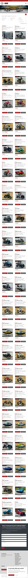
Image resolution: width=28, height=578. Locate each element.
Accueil (22, 9)
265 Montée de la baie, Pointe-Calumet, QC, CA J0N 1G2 (19, 0)
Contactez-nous (4, 569)
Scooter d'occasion (17, 560)
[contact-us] (25, 3)
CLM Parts (6, 3)
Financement (10, 89)
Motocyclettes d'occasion (18, 558)
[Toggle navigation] (27, 3)
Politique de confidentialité (4, 576)
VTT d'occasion (17, 557)
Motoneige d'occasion (18, 559)
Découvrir (5, 89)
